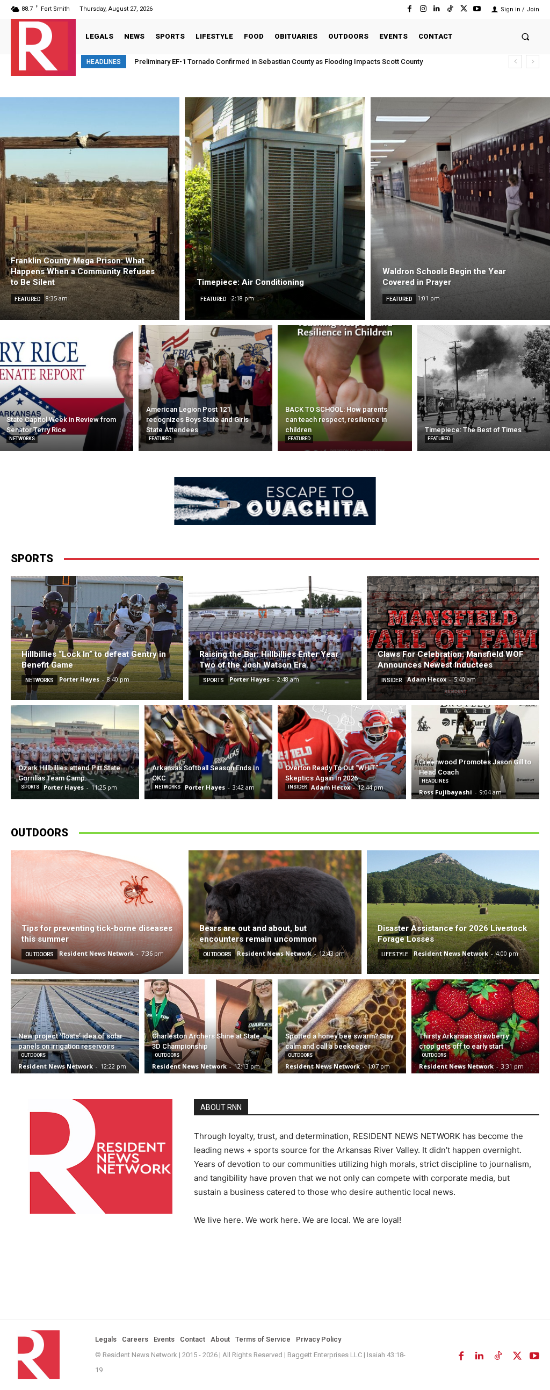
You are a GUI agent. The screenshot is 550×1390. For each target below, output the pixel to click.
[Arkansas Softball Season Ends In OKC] (208, 752)
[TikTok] (450, 9)
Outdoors (39, 954)
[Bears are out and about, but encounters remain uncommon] (275, 912)
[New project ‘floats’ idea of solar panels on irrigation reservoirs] (75, 1026)
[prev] (515, 61)
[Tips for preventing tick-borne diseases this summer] (97, 912)
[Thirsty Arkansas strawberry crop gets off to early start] (475, 1026)
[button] (525, 36)
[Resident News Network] (43, 46)
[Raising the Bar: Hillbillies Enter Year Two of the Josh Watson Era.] (275, 638)
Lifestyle (394, 954)
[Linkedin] (436, 9)
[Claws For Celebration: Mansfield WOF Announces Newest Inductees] (453, 638)
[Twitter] (464, 9)
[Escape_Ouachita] (275, 501)
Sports (213, 680)
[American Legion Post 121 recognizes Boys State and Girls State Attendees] (206, 388)
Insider (391, 680)
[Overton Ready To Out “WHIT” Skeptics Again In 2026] (342, 752)
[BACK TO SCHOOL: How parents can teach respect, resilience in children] (345, 388)
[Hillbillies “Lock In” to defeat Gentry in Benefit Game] (97, 638)
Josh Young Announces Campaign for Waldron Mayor (220, 62)
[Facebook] (409, 9)
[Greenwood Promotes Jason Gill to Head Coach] (475, 752)
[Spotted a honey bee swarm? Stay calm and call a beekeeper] (342, 1026)
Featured (27, 299)
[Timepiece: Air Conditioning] (275, 208)
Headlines (435, 781)
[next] (532, 61)
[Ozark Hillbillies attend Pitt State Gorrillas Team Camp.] (75, 752)
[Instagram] (423, 9)
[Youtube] (477, 9)
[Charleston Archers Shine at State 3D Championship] (208, 1026)
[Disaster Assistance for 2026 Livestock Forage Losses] (453, 912)
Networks (22, 438)
